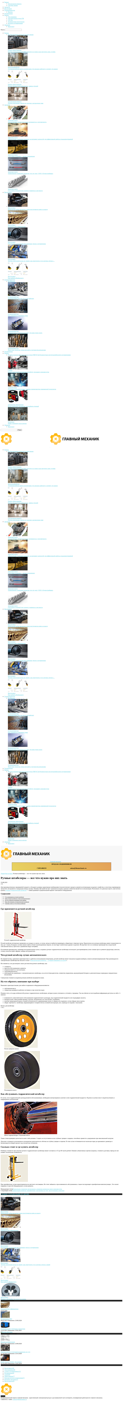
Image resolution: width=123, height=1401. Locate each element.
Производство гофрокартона (17, 226)
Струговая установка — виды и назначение (21, 156)
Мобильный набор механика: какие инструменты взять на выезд (28, 209)
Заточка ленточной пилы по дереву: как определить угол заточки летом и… (31, 261)
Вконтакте (11, 26)
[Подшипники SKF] (5, 1317)
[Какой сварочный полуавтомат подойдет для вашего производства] (18, 369)
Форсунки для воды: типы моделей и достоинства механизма (27, 350)
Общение (7, 25)
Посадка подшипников (8, 1342)
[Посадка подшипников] (5, 1340)
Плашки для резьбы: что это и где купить (13, 1299)
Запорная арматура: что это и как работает (21, 298)
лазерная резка (12, 387)
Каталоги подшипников (15, 23)
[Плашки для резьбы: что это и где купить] (10, 1296)
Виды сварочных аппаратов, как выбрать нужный (23, 406)
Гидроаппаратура (9, 10)
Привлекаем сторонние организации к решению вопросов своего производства (37, 1189)
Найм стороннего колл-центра (17, 423)
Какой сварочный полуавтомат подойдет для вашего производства (28, 372)
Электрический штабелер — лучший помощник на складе (48, 960)
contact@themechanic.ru (20, 1399)
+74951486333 (41, 868)
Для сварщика (12, 17)
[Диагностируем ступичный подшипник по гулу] (5, 1350)
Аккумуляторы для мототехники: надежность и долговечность (27, 122)
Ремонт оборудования (14, 50)
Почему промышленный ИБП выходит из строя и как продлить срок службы (31, 52)
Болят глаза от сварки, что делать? (11, 1362)
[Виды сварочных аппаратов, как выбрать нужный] (18, 403)
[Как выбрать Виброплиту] (18, 275)
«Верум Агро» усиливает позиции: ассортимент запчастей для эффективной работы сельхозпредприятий (40, 139)
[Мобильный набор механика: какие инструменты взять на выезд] (18, 206)
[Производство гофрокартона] (18, 223)
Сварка (10, 370)
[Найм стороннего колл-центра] (18, 420)
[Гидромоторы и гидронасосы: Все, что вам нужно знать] (18, 329)
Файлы (6, 15)
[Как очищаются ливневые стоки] (18, 312)
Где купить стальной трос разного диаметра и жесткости (25, 190)
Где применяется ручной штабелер (14, 897)
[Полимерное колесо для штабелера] (22, 1088)
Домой (3, 873)
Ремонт (6, 2)
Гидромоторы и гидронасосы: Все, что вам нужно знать (25, 333)
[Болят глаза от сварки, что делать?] (5, 1360)
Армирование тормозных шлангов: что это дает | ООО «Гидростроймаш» (30, 173)
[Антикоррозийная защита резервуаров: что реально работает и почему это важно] (18, 65)
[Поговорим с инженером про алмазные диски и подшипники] (18, 240)
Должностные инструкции (16, 21)
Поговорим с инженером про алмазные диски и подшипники (27, 244)
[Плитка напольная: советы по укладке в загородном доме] (18, 100)
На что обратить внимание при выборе (15, 900)
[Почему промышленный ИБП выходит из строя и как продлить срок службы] (18, 48)
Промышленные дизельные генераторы (13, 1329)
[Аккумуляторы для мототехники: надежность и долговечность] (18, 119)
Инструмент (8, 8)
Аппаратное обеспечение (16, 404)
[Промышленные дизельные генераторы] (5, 1327)
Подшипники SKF (6, 1319)
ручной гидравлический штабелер (15, 890)
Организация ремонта (14, 4)
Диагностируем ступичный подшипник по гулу (15, 1352)
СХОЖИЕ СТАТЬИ (7, 1194)
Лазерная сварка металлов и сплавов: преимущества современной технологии (32, 389)
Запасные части (13, 120)
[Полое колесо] (20, 1047)
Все (9, 34)
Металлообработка (13, 67)
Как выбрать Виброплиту (16, 278)
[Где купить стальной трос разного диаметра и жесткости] (18, 187)
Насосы (10, 12)
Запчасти (7, 7)
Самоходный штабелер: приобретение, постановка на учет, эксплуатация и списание (38, 1190)
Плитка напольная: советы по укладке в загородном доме (25, 103)
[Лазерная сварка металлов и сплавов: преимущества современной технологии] (18, 386)
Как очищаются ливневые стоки (18, 315)
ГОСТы (10, 20)
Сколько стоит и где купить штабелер (15, 903)
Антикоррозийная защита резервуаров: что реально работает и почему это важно (33, 69)
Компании (11, 422)
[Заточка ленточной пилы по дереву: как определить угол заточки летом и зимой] (18, 257)
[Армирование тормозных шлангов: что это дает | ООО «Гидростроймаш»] (18, 170)
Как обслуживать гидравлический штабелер (17, 902)
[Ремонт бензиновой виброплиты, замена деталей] (18, 83)
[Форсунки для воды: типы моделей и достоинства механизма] (18, 346)
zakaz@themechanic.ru (78, 868)
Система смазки (13, 5)
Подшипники (8, 13)
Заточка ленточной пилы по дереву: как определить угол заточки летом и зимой (25, 1264)
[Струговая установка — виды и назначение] (18, 153)
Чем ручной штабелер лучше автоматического (17, 898)
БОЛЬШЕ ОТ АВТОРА (21, 1194)
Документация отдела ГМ (16, 18)
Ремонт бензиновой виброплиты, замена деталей (23, 86)
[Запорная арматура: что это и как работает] (18, 295)
